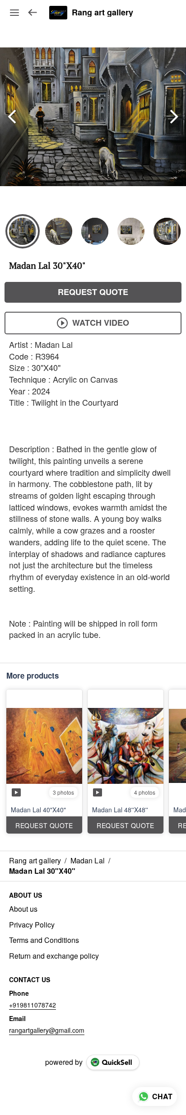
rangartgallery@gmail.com (46, 1030)
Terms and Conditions (44, 940)
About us (23, 909)
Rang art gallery (102, 12)
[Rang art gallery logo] (58, 12)
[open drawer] (14, 12)
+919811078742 (32, 1004)
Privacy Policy (32, 925)
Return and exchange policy (54, 956)
